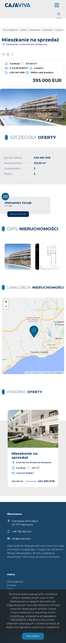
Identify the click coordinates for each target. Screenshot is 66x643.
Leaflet (28, 373)
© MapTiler (36, 373)
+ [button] (6, 302)
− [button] (6, 306)
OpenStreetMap (48, 373)
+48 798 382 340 (21, 531)
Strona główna (15, 581)
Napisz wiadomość (18, 214)
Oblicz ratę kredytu (41, 72)
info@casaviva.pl (21, 538)
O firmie (11, 585)
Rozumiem (33, 636)
